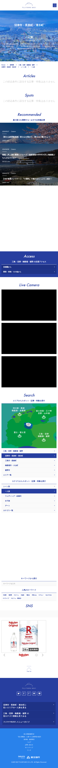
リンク (29, 750)
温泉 (23, 595)
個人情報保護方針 (29, 734)
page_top (29, 669)
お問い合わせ (29, 745)
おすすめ (49, 595)
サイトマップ (29, 747)
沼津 (5, 595)
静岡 (10, 595)
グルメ (41, 595)
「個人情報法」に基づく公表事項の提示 (29, 736)
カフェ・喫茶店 (16, 598)
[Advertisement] (29, 218)
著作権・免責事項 (29, 739)
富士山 (35, 595)
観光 (28, 595)
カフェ (17, 595)
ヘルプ (29, 742)
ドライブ (6, 598)
